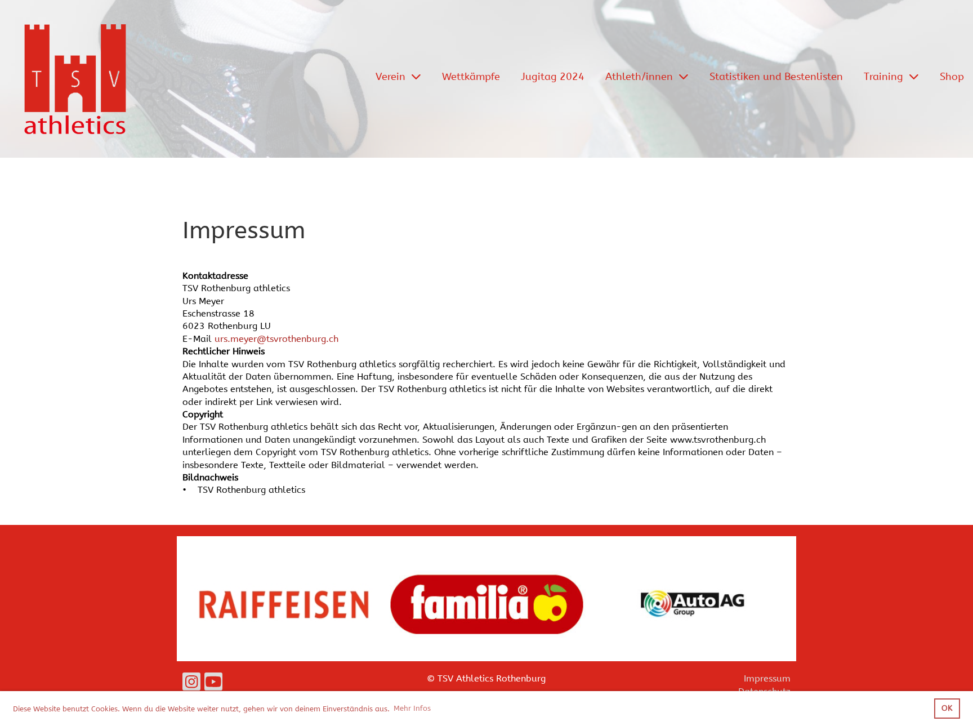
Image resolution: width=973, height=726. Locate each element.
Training (883, 76)
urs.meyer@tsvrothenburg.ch (276, 338)
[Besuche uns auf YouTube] (213, 684)
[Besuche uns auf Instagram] (191, 684)
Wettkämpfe (471, 76)
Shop (952, 76)
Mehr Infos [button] (412, 708)
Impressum (767, 678)
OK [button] (946, 708)
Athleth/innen (639, 76)
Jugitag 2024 (552, 76)
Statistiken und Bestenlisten (776, 76)
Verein (390, 76)
